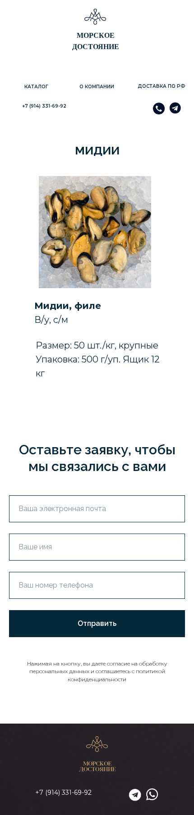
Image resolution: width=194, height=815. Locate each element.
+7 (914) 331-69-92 (44, 106)
